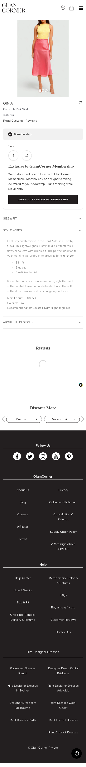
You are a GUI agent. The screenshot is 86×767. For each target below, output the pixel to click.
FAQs (63, 595)
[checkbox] (10, 134)
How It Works (23, 590)
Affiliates (23, 527)
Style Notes (12, 230)
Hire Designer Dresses (43, 652)
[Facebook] (17, 456)
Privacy (63, 490)
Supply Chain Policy (63, 532)
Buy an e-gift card (63, 607)
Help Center (23, 578)
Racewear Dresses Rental (23, 670)
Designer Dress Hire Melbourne (22, 705)
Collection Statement (63, 502)
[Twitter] (30, 456)
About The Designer (18, 322)
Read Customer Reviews (20, 120)
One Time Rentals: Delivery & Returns (22, 617)
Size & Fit (10, 218)
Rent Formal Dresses (63, 720)
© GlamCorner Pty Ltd (43, 747)
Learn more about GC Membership (43, 199)
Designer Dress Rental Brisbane (63, 670)
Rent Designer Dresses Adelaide (63, 688)
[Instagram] (43, 456)
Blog (23, 502)
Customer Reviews (63, 620)
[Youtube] (56, 456)
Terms (22, 539)
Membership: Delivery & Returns (63, 580)
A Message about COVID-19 (63, 546)
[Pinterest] (69, 456)
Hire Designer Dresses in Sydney (23, 688)
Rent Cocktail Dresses (63, 732)
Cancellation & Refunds (63, 516)
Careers (22, 514)
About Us (22, 490)
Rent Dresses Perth (23, 720)
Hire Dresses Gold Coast (63, 705)
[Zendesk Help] (76, 753)
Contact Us (63, 632)
